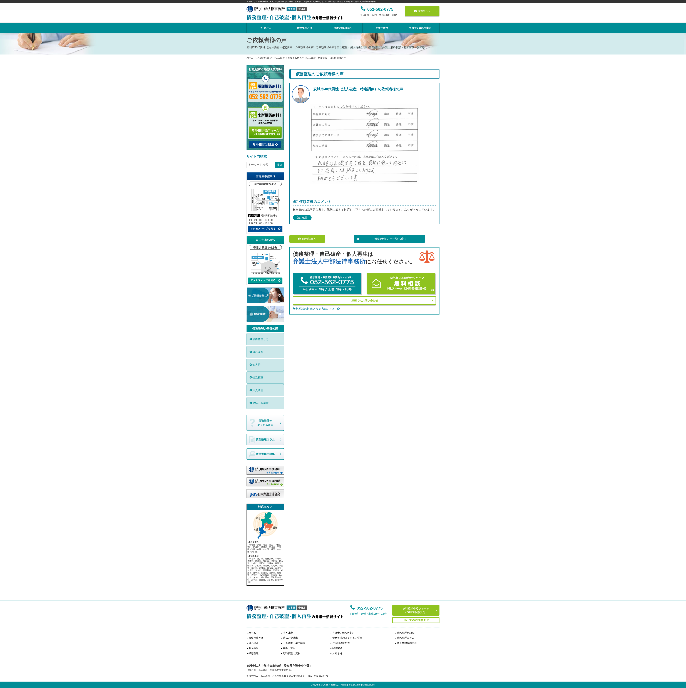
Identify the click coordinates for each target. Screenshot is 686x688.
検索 (279, 164)
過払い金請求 (260, 403)
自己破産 (257, 351)
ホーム (268, 27)
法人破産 (280, 57)
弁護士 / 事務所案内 (420, 27)
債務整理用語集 (405, 632)
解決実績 (337, 648)
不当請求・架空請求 (294, 643)
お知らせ (337, 653)
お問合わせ (424, 11)
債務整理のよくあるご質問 (347, 637)
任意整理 (257, 377)
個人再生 (257, 364)
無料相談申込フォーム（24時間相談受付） (415, 610)
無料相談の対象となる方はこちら (314, 308)
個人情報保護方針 (407, 643)
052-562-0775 (370, 608)
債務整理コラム (405, 637)
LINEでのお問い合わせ (364, 300)
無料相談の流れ (343, 27)
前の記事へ (309, 238)
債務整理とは (304, 27)
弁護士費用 (382, 27)
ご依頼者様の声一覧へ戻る (389, 238)
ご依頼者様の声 (264, 57)
